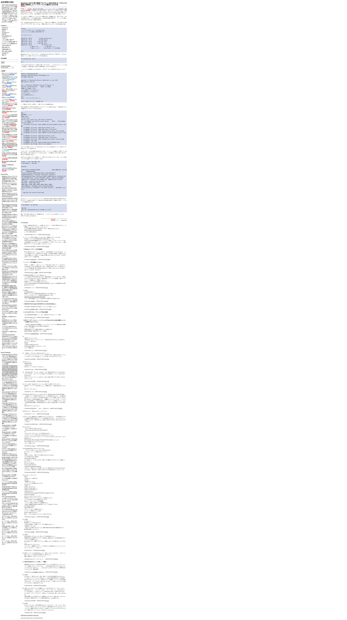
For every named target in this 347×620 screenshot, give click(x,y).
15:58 (45, 369)
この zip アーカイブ (29, 22)
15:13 (47, 359)
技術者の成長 (5, 49)
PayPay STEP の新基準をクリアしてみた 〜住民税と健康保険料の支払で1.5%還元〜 (9, 222)
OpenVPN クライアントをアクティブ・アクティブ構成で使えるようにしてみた (9, 184)
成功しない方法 (6, 97)
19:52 (60, 408)
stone (11, 14)
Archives (8, 66)
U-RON (33, 301)
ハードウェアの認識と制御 (51, 218)
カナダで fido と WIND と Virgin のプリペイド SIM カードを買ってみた (9, 313)
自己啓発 (4, 53)
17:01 (47, 472)
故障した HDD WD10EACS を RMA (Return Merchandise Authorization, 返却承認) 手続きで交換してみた (9, 145)
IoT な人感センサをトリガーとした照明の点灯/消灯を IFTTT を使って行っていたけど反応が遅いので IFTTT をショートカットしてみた (10, 261)
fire (3, 468)
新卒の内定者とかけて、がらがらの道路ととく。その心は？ (9, 440)
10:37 (56, 572)
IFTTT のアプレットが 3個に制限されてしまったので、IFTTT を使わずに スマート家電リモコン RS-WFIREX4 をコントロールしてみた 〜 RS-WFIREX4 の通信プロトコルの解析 (10, 359)
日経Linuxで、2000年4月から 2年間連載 (9, 21)
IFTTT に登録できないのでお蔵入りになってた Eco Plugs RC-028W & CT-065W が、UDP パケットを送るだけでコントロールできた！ (9, 253)
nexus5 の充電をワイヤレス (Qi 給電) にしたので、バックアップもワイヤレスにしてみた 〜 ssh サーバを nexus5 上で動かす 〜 (9, 346)
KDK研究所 (5, 453)
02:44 (47, 317)
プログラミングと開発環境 (8, 43)
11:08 (44, 585)
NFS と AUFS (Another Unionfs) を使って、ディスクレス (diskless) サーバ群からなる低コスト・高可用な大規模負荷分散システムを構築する (10, 123)
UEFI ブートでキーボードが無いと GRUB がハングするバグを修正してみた (10, 267)
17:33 (50, 424)
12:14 (45, 350)
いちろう (33, 445)
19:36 (45, 391)
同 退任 (5, 13)
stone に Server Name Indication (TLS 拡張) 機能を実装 (9, 483)
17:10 (47, 381)
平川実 (32, 532)
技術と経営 (4, 47)
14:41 (48, 234)
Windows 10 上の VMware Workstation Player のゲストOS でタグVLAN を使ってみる (10, 272)
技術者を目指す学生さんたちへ (9, 111)
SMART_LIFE (34, 309)
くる (32, 369)
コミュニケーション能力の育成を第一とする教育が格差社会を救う (9, 116)
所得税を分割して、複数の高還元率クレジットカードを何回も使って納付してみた (9, 211)
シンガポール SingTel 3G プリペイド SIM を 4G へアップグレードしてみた (9, 328)
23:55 (46, 532)
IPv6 (3, 31)
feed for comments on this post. (29, 615)
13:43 (47, 445)
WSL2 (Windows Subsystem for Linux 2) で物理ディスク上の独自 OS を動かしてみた (9, 206)
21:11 (46, 287)
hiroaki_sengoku (6, 392)
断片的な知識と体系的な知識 (9, 161)
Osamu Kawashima (7, 354)
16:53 (49, 272)
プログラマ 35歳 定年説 (8, 164)
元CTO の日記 (5, 45)
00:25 (43, 550)
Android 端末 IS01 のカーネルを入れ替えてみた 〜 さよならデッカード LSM (10, 78)
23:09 (50, 309)
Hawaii (3, 29)
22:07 (46, 301)
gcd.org (10, 18)
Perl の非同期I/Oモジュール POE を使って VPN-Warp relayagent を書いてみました (9, 136)
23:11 (47, 600)
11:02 (50, 333)
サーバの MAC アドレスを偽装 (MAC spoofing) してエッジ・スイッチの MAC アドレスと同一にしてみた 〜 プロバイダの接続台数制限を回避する (10, 238)
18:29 (47, 516)
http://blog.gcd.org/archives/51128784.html (34, 297)
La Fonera (4, 32)
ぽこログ (33, 317)
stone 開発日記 (5, 36)
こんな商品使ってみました (37, 572)
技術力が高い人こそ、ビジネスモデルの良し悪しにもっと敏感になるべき (9, 104)
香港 (3, 55)
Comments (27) (64, 220)
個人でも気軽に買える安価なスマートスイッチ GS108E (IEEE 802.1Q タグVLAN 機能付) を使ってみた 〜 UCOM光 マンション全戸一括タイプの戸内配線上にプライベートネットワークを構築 (9, 462)
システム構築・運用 (7, 39)
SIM (3, 34)
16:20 (47, 246)
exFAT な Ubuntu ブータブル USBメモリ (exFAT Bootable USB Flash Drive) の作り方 (10, 195)
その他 (3, 37)
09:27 (44, 612)
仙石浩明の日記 (7, 2)
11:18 (47, 414)
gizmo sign (33, 259)
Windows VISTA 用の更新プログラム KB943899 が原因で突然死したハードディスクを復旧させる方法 (39, 4)
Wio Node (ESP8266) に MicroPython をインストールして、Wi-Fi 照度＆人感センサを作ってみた (10, 377)
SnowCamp (5, 403)
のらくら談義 (34, 272)
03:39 (48, 259)
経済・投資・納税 (6, 51)
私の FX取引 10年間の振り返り (9, 188)
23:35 (56, 559)
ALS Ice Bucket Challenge (8, 334)
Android (4, 27)
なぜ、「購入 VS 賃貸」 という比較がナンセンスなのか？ (9, 517)
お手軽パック (52, 16)
